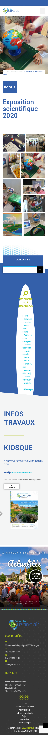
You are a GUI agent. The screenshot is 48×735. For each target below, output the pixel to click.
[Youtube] (26, 697)
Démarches (24, 719)
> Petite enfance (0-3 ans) (27, 363)
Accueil (6, 71)
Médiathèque (16, 71)
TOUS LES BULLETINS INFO (21, 472)
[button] (43, 11)
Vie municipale (24, 710)
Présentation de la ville (24, 706)
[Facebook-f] (21, 697)
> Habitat (26, 357)
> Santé (25, 316)
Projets (24, 716)
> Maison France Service (26, 328)
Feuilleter (12, 487)
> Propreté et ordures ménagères (28, 338)
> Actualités (27, 383)
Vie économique (25, 722)
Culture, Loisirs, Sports (25, 713)
